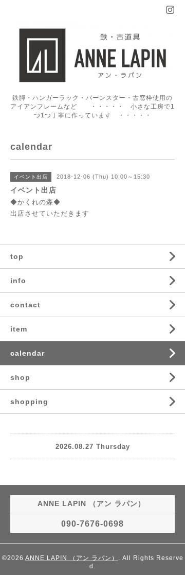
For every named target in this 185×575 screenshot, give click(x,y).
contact (25, 305)
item (18, 329)
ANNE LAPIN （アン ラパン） (71, 558)
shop (20, 377)
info (18, 280)
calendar (27, 353)
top (17, 256)
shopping (29, 401)
